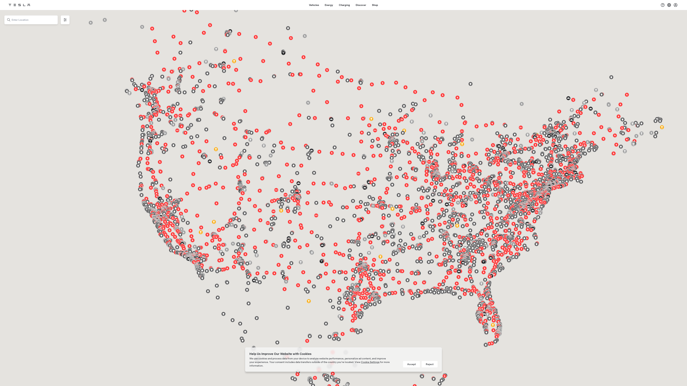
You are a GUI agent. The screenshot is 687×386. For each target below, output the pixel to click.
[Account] (675, 5)
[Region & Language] (669, 5)
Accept (411, 364)
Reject (429, 364)
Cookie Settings (370, 362)
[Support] (663, 5)
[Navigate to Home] (19, 5)
